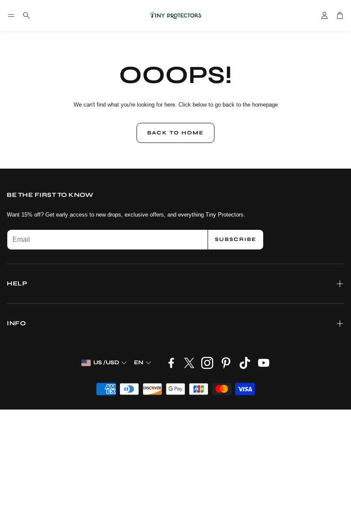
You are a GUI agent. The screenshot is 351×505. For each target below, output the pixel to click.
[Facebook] (171, 363)
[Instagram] (207, 363)
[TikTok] (245, 363)
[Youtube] (264, 363)
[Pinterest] (226, 363)
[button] (11, 15)
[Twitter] (189, 363)
